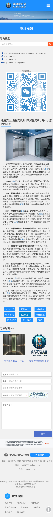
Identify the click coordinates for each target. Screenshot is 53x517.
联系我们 (11, 320)
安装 (46, 169)
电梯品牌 (35, 502)
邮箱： (5, 387)
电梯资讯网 (21, 502)
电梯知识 (25, 314)
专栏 (40, 320)
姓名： (5, 374)
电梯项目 (8, 512)
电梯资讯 (9, 314)
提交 (43, 434)
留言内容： (7, 404)
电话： (5, 381)
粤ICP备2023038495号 (25, 486)
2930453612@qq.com (30, 465)
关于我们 (27, 320)
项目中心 (25, 309)
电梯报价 (40, 309)
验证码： (6, 395)
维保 (10, 281)
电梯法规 (40, 314)
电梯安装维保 (10, 507)
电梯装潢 (37, 507)
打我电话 (40, 454)
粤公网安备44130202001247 (32, 482)
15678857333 (14, 56)
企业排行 (9, 309)
